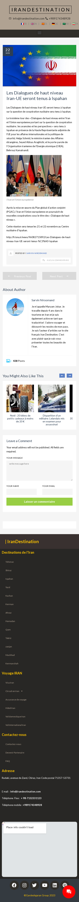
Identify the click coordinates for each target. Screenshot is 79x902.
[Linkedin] (54, 885)
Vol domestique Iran (15, 716)
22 (8, 49)
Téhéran (10, 561)
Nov (8, 53)
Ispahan (9, 578)
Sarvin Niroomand (36, 253)
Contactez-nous (13, 744)
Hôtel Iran (10, 708)
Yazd (8, 587)
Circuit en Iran (12, 691)
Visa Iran (10, 682)
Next (69, 376)
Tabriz (8, 638)
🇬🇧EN (34, 23)
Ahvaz (9, 612)
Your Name (12, 486)
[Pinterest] (64, 885)
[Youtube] (44, 885)
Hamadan (10, 621)
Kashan (9, 595)
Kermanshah (12, 663)
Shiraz (9, 570)
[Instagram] (24, 885)
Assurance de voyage (16, 699)
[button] (40, 33)
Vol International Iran (16, 725)
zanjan (9, 646)
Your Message (14, 458)
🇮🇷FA (75, 23)
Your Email (48, 486)
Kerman (10, 604)
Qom (8, 629)
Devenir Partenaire (15, 752)
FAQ (8, 761)
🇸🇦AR (66, 23)
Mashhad (10, 655)
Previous (62, 376)
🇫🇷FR (24, 23)
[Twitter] (34, 885)
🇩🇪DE (56, 23)
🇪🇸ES (45, 23)
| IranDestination (22, 541)
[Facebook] (14, 885)
